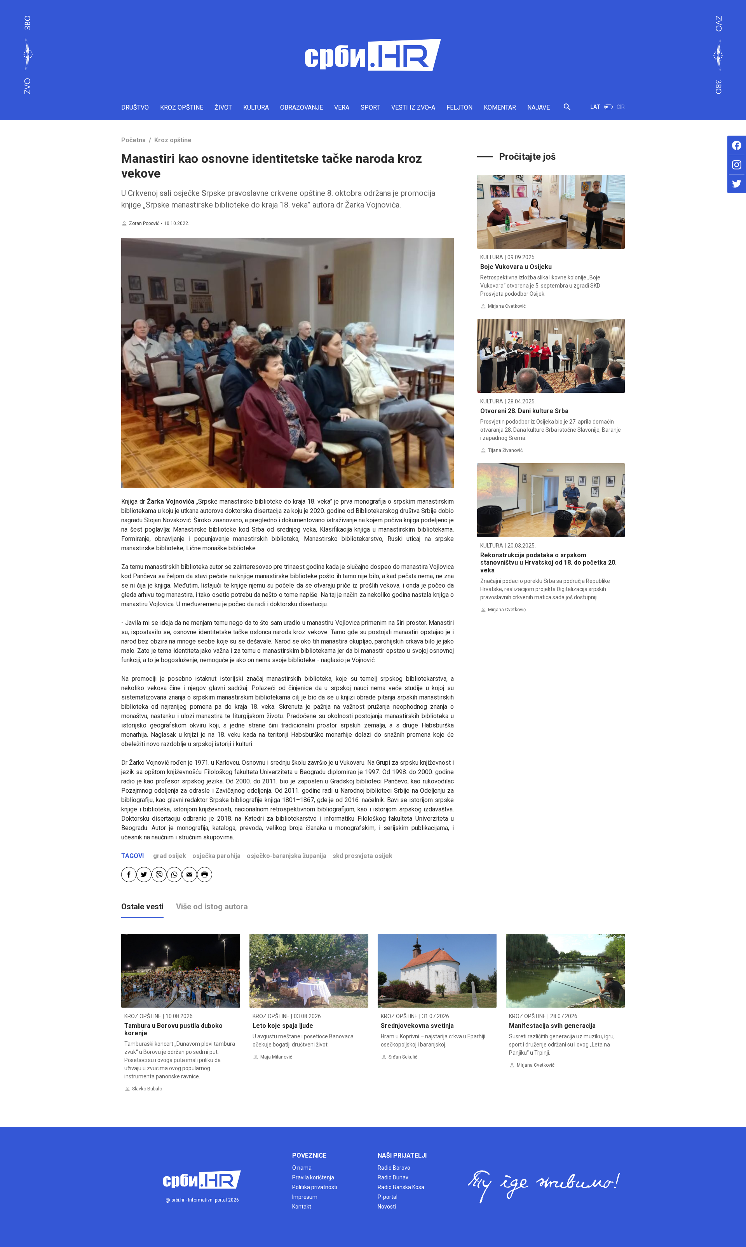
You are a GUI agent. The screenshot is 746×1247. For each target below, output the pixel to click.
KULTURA (256, 107)
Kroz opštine (173, 140)
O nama (302, 1168)
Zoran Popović (144, 223)
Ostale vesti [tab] (142, 906)
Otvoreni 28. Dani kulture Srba (524, 411)
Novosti (387, 1206)
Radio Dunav (393, 1177)
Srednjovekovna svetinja (417, 1025)
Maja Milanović (276, 1057)
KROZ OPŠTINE (181, 107)
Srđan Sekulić (403, 1057)
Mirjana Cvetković (507, 306)
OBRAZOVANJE (301, 107)
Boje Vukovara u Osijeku (516, 266)
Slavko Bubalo (147, 1089)
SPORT (370, 107)
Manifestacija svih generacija (552, 1025)
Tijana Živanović (505, 450)
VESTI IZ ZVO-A (413, 107)
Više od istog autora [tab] (212, 906)
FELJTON (459, 107)
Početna (133, 140)
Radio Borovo (394, 1168)
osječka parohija (216, 856)
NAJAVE (538, 107)
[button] (567, 110)
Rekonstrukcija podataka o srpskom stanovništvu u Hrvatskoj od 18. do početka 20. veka (548, 562)
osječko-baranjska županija (286, 856)
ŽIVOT (223, 107)
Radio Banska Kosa (401, 1187)
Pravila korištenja (313, 1177)
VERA (341, 107)
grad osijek (169, 856)
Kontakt (301, 1206)
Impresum (304, 1197)
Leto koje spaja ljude (283, 1025)
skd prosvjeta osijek (362, 856)
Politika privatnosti (314, 1187)
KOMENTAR (500, 107)
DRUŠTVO (135, 107)
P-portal (387, 1197)
